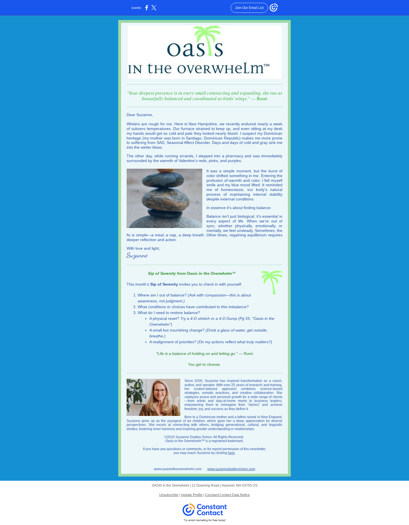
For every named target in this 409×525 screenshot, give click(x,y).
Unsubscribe (168, 495)
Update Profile (192, 495)
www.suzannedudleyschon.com (231, 469)
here (231, 453)
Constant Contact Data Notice (227, 495)
